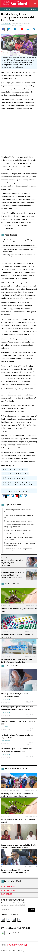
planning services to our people (19, 419)
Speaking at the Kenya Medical (13, 366)
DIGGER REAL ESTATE (10, 891)
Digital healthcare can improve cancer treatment (19, 521)
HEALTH (7, 9)
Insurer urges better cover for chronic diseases (18, 530)
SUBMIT (31, 909)
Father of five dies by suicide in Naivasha (17, 534)
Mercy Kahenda (6, 631)
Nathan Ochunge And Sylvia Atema (21, 23)
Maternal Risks (15, 469)
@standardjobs (13, 933)
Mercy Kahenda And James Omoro (11, 790)
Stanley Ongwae (6, 702)
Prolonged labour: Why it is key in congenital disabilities (12, 562)
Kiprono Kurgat (6, 656)
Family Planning (16, 473)
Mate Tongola (6, 816)
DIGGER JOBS (6, 894)
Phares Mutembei (7, 867)
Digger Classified (12, 881)
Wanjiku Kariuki (6, 605)
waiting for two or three (10, 186)
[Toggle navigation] (35, 3)
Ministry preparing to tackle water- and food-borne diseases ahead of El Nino (12, 574)
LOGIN (34, 9)
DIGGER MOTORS (8, 887)
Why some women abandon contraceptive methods (19, 245)
